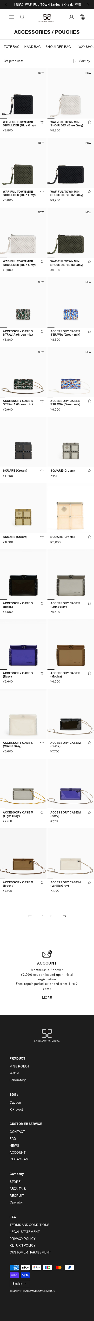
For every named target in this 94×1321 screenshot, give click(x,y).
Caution (15, 1102)
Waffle (14, 1073)
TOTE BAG (12, 47)
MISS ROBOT (20, 1066)
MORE (47, 997)
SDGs (14, 1094)
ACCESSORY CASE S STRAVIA (18, 333)
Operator (16, 1202)
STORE (15, 1182)
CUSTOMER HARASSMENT (30, 1252)
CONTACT (17, 1132)
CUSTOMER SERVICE (26, 1124)
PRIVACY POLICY (23, 1239)
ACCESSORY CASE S (18, 605)
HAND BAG (32, 47)
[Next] (64, 916)
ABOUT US (18, 1189)
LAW (13, 1217)
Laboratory (18, 1080)
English (17, 1283)
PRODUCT (18, 1058)
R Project (16, 1109)
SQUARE (15, 470)
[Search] (22, 17)
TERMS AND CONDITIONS (29, 1225)
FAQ (13, 1138)
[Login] (71, 17)
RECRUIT (17, 1195)
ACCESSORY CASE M (65, 744)
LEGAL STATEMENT (25, 1232)
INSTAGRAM (19, 1159)
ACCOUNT (18, 1152)
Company (17, 1174)
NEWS (14, 1145)
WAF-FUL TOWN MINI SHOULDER (19, 123)
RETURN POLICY (22, 1245)
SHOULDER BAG (58, 47)
